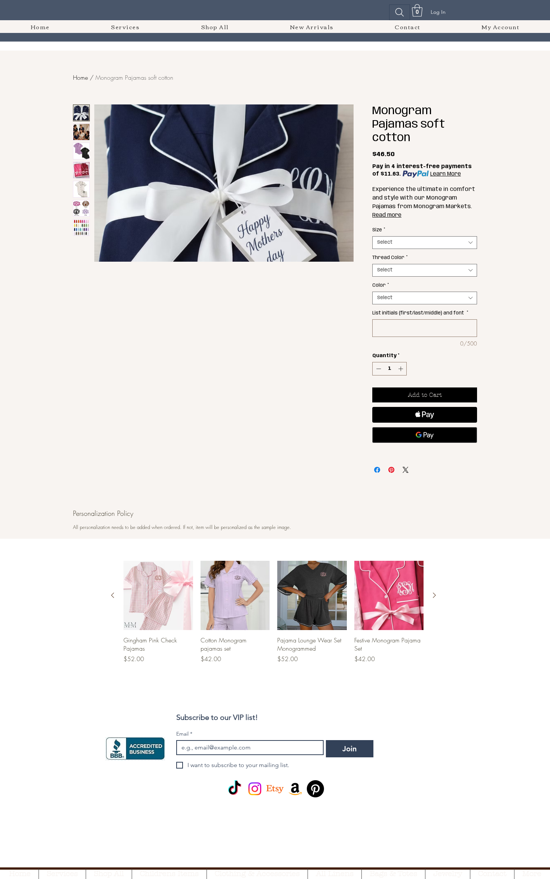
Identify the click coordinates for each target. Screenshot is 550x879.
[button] (417, 10)
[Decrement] (377, 368)
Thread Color (390, 257)
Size (378, 230)
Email (184, 734)
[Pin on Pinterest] (391, 469)
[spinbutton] (389, 368)
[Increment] (401, 368)
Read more (386, 215)
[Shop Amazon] (295, 788)
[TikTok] (234, 788)
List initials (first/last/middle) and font (420, 313)
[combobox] (424, 242)
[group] (273, 620)
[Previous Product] (112, 595)
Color (380, 285)
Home (80, 77)
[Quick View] (158, 595)
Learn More (445, 174)
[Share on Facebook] (377, 469)
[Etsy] (275, 788)
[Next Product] (434, 595)
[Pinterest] (315, 788)
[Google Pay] (424, 435)
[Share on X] (405, 469)
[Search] (399, 12)
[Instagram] (254, 788)
